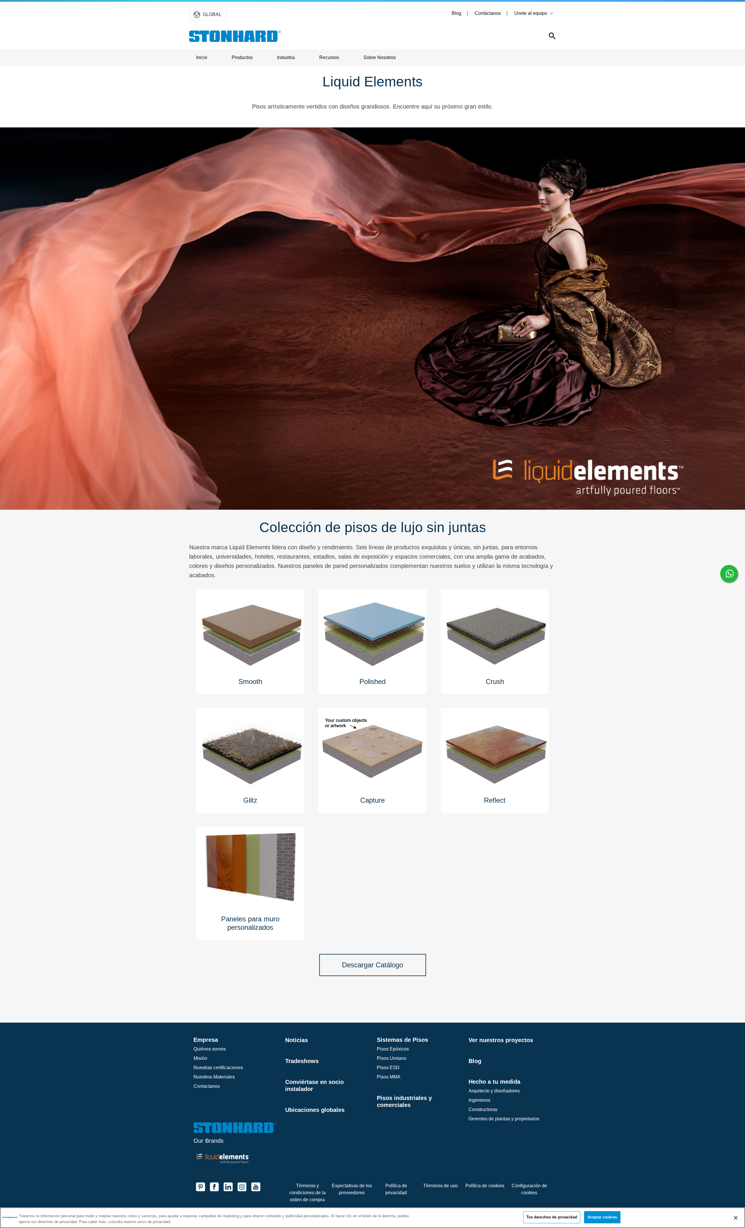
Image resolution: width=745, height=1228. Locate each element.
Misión (200, 1058)
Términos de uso (440, 1185)
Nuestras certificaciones (218, 1067)
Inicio (201, 57)
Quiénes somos (210, 1048)
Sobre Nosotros (379, 57)
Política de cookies (484, 1185)
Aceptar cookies (602, 1217)
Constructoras (483, 1109)
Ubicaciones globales (315, 1110)
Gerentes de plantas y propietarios (504, 1118)
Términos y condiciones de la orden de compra (307, 1192)
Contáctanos (488, 13)
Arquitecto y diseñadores (494, 1090)
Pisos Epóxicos (393, 1048)
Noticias (296, 1040)
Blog (456, 13)
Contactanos (207, 1086)
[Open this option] (548, 37)
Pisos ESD (388, 1067)
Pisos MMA (388, 1076)
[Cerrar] (735, 1217)
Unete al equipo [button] (530, 13)
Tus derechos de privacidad (551, 1217)
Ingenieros (479, 1100)
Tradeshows (302, 1061)
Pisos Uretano (391, 1058)
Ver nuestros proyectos (501, 1040)
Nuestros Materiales (214, 1076)
